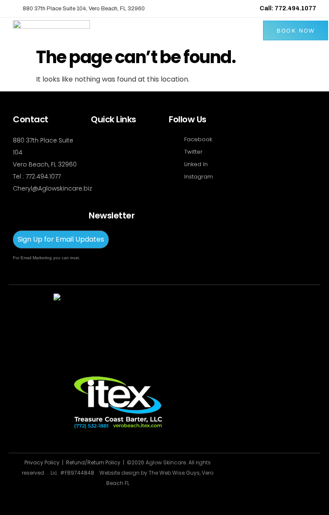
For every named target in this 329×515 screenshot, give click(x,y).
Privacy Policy (42, 462)
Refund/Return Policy (94, 462)
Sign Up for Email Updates (61, 239)
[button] (255, 30)
